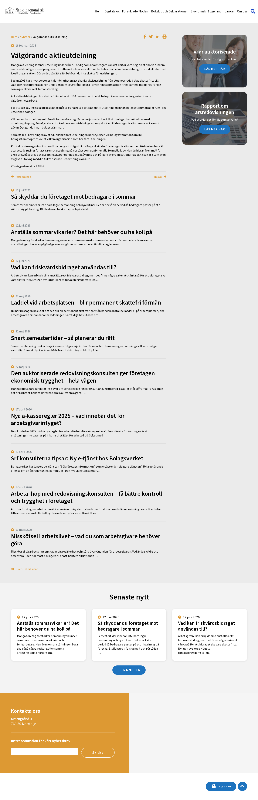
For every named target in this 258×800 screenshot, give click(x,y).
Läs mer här (214, 69)
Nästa (158, 176)
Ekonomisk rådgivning (206, 11)
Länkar (229, 11)
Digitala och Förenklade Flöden (126, 11)
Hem (98, 11)
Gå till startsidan (27, 569)
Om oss (242, 11)
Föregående (23, 176)
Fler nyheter (129, 670)
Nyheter (25, 37)
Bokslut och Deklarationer (169, 11)
